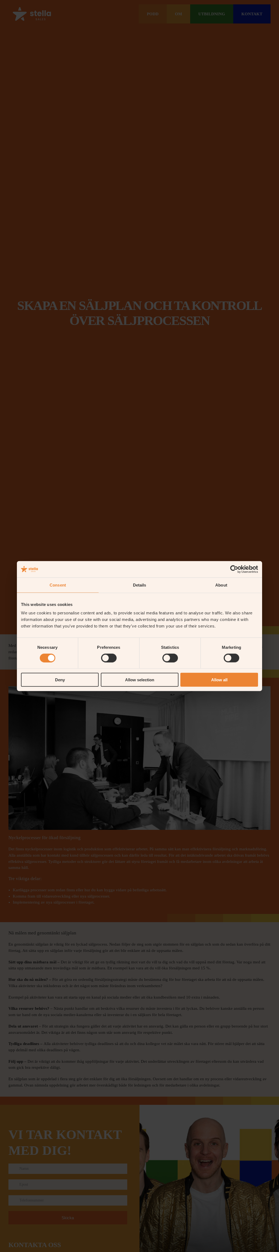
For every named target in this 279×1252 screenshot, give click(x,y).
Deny (60, 679)
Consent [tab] (58, 584)
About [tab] (221, 584)
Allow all (219, 679)
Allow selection (139, 679)
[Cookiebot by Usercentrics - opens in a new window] (234, 569)
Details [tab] (139, 584)
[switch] (109, 657)
